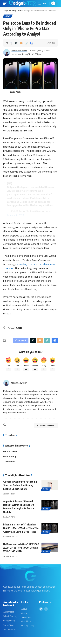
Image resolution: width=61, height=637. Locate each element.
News (7, 16)
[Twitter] (41, 609)
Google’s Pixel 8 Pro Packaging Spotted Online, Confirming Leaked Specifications (20, 485)
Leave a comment (47, 426)
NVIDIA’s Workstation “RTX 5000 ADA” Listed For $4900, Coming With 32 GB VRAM (21, 548)
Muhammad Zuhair (19, 50)
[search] (39, 3)
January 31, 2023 (15, 215)
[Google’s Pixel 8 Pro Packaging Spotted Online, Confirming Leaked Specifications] (49, 485)
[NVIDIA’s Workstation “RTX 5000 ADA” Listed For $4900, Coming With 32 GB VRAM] (49, 547)
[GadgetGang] (22, 3)
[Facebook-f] (46, 609)
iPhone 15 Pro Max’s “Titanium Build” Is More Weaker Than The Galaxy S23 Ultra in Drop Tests (21, 528)
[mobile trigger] (6, 3)
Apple (19, 327)
